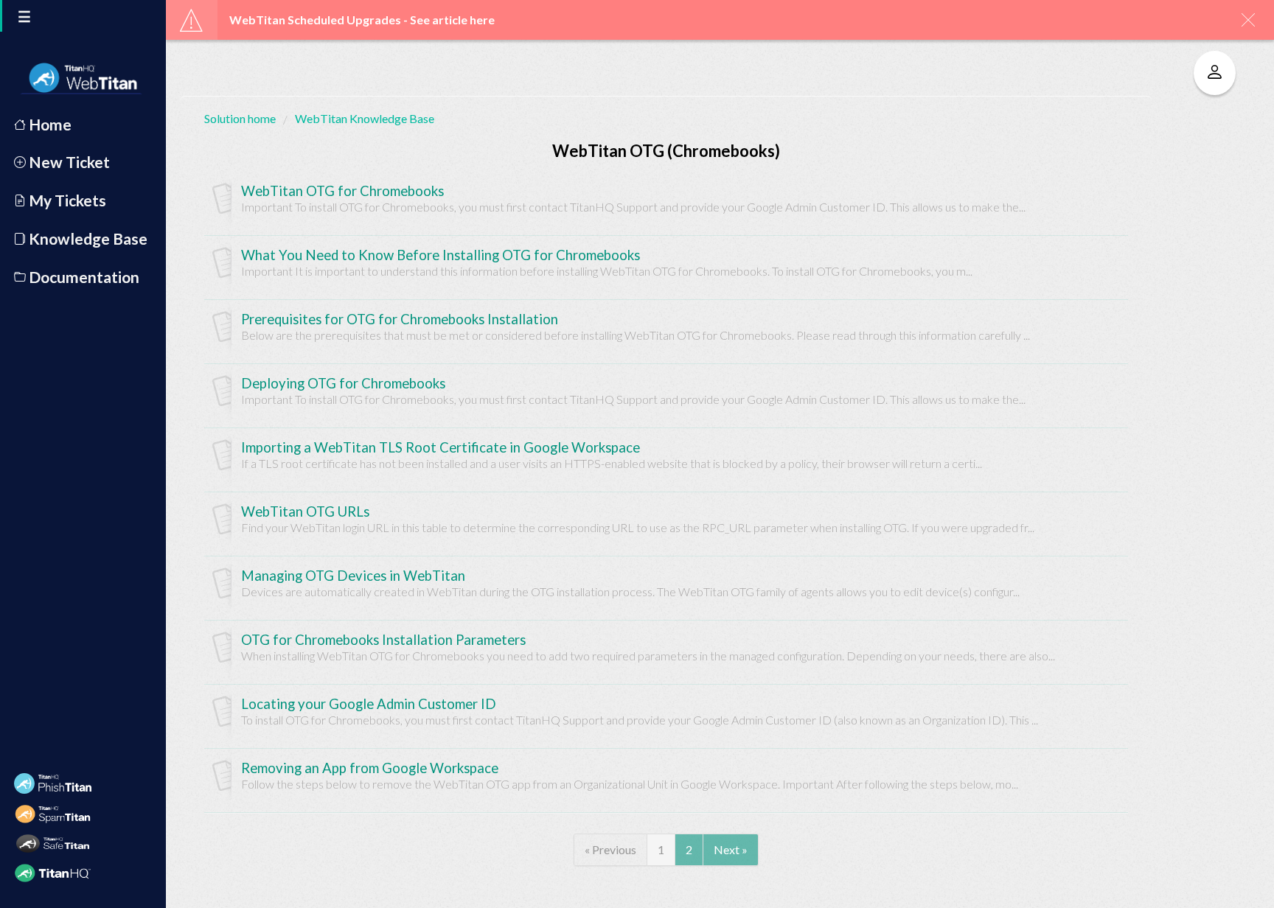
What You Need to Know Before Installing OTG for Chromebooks (440, 255)
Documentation (82, 277)
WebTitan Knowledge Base (364, 118)
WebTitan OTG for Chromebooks (342, 191)
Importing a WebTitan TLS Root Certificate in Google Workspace (440, 447)
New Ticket (68, 162)
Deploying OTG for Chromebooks (343, 383)
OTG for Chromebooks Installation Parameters (383, 640)
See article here (452, 20)
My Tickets (66, 200)
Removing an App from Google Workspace (369, 768)
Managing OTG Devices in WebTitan (353, 576)
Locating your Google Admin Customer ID (368, 704)
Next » (731, 849)
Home (49, 124)
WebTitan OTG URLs (305, 511)
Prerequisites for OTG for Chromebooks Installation (399, 319)
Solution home (241, 118)
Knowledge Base (86, 238)
